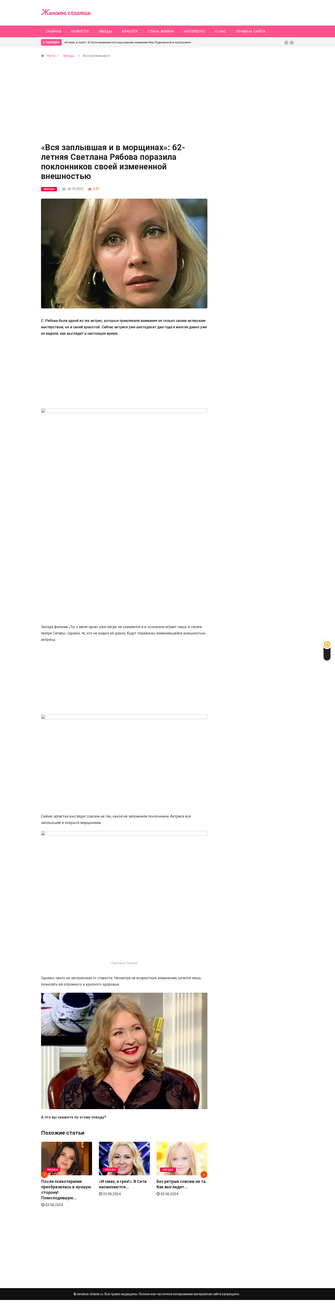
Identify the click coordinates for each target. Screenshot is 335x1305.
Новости (80, 31)
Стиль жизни (161, 31)
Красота (130, 31)
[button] (286, 42)
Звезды (105, 31)
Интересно (194, 31)
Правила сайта (250, 31)
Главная (53, 31)
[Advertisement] (124, 110)
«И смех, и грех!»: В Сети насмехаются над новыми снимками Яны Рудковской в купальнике (127, 42)
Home (51, 56)
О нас (220, 31)
